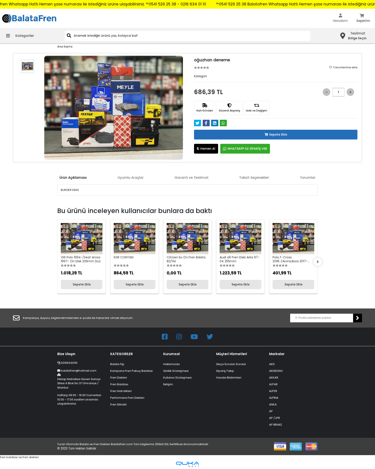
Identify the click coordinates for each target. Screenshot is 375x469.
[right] (318, 262)
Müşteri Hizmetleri (231, 354)
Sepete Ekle (278, 134)
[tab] (73, 177)
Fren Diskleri (118, 378)
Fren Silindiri (118, 404)
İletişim (168, 384)
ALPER (273, 391)
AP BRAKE (275, 425)
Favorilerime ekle (345, 67)
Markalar (277, 354)
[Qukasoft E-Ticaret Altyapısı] (187, 464)
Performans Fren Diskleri (127, 398)
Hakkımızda (171, 364)
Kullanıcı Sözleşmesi (177, 378)
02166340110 (68, 363)
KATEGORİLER (121, 354)
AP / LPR (274, 418)
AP (271, 411)
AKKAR (273, 378)
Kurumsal (171, 354)
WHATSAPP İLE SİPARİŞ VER (247, 148)
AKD (272, 364)
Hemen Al (207, 148)
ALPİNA (273, 398)
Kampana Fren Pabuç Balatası (131, 371)
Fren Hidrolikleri (121, 391)
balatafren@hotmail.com (78, 371)
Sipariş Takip (225, 371)
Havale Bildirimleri (228, 378)
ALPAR (273, 384)
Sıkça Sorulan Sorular (231, 364)
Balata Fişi (117, 364)
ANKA (273, 404)
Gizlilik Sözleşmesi (176, 371)
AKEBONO (276, 371)
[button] (340, 18)
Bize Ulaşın (66, 354)
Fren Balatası (119, 384)
